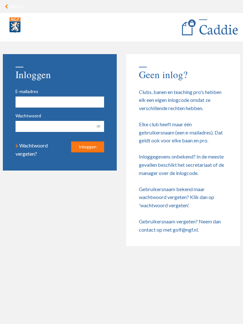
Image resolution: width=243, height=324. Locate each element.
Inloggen (88, 146)
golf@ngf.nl (185, 230)
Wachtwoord (28, 115)
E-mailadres (27, 91)
